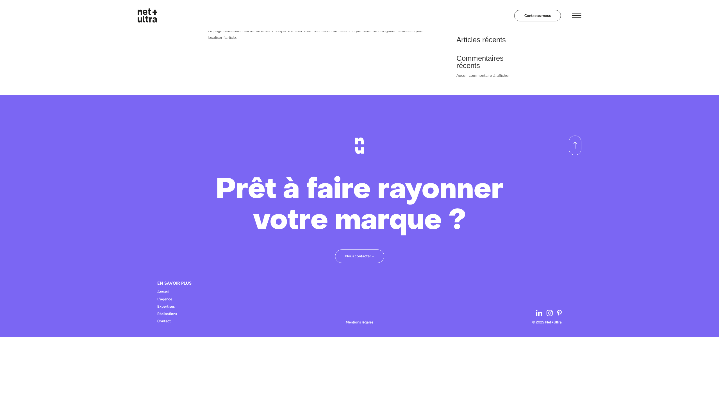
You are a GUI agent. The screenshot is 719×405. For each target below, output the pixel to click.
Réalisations (167, 314)
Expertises (166, 307)
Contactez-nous (537, 16)
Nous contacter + (359, 256)
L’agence (164, 299)
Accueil (163, 292)
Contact (164, 321)
